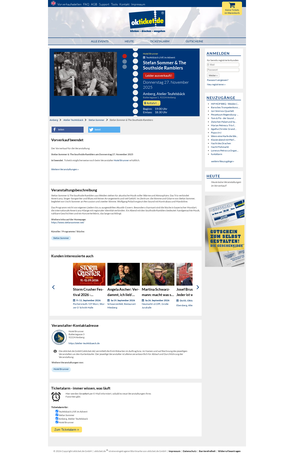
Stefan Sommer (96, 119)
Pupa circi (216, 132)
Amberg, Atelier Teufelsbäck (73, 418)
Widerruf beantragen (229, 451)
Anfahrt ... (152, 103)
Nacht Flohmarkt (220, 146)
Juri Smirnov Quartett (222, 110)
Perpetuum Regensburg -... (225, 114)
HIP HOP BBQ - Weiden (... (225, 103)
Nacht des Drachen (221, 143)
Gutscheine (194, 41)
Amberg (54, 119)
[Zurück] (53, 287)
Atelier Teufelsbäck (73, 119)
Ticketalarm (159, 41)
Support (104, 4)
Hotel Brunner (150, 53)
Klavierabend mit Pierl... (223, 139)
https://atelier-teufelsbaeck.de (84, 343)
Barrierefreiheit (207, 451)
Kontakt (124, 4)
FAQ (86, 4)
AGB (94, 4)
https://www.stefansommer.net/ (67, 222)
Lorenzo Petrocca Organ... (225, 150)
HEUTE (129, 41)
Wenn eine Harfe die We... (224, 136)
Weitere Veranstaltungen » (65, 169)
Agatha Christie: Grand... (224, 128)
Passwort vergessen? (217, 79)
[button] (68, 130)
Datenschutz (190, 451)
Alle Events (99, 41)
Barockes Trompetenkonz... (225, 107)
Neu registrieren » (216, 84)
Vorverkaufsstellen (69, 4)
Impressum (138, 4)
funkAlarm (216, 154)
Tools (114, 4)
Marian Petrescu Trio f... (223, 125)
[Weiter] (198, 287)
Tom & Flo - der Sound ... (223, 118)
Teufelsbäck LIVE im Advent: (160, 57)
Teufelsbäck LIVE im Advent (73, 411)
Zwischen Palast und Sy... (224, 121)
